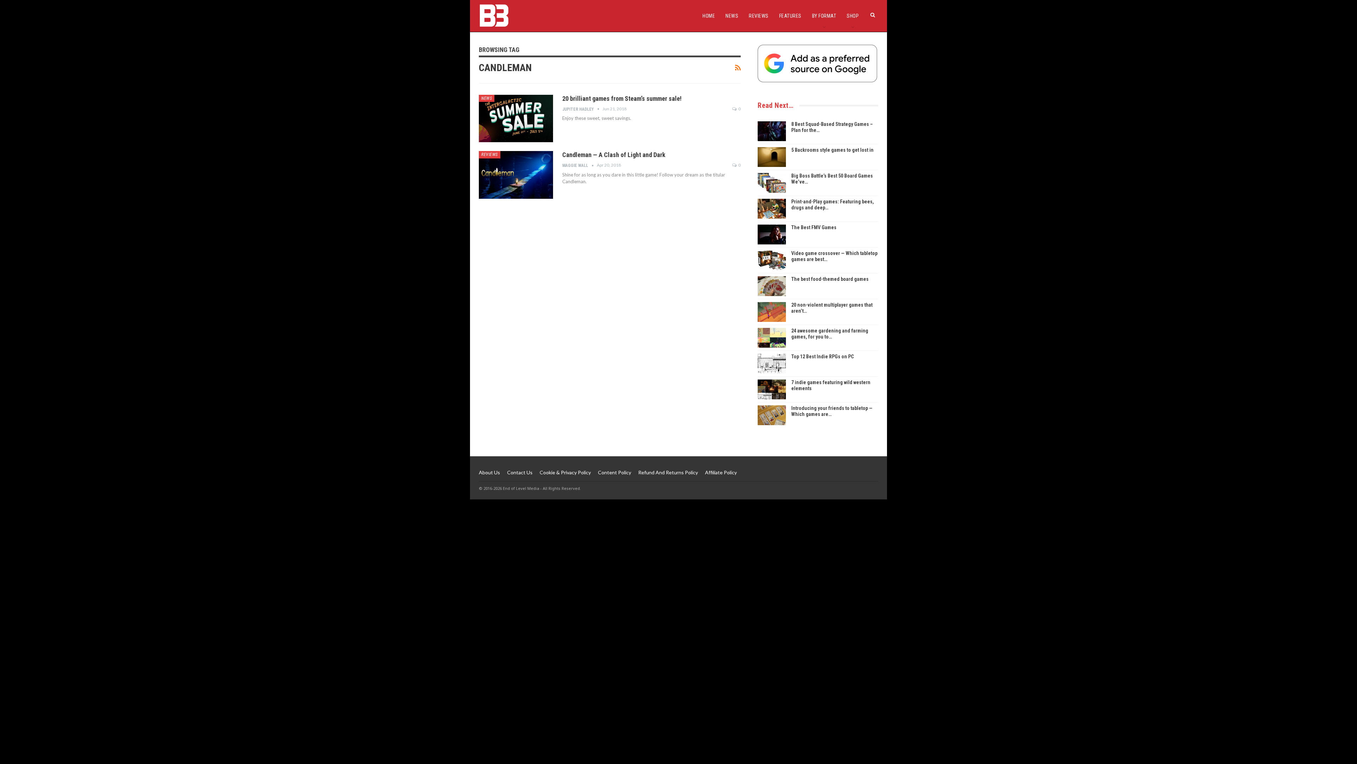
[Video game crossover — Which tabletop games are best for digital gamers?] (772, 260)
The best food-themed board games (830, 279)
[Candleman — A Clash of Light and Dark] (516, 174)
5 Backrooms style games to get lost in (832, 150)
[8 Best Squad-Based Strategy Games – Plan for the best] (772, 131)
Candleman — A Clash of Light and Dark (613, 154)
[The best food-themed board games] (772, 286)
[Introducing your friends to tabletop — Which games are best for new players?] (772, 415)
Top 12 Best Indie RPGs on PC (822, 356)
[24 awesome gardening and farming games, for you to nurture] (772, 338)
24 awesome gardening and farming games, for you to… (829, 334)
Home (709, 16)
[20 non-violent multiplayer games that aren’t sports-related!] (772, 312)
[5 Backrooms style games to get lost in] (772, 157)
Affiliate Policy (721, 472)
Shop (853, 16)
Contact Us (520, 472)
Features (790, 16)
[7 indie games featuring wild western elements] (772, 389)
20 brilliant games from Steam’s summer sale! (622, 98)
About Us (489, 472)
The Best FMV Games (813, 227)
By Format (824, 16)
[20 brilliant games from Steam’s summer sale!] (516, 118)
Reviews (759, 16)
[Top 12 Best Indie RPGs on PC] (772, 364)
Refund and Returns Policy (668, 472)
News (732, 16)
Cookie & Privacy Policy (565, 472)
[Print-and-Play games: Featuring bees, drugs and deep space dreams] (772, 209)
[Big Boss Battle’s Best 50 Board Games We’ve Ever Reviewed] (772, 183)
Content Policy (614, 472)
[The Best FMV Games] (772, 234)
